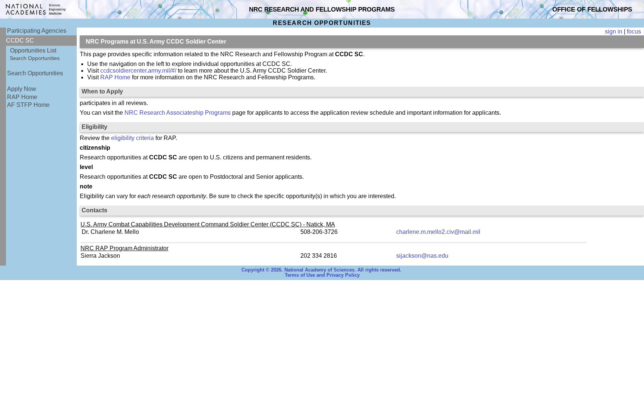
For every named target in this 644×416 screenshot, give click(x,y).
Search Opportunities (35, 58)
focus (634, 31)
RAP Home (22, 97)
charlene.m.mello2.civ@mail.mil (438, 232)
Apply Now (21, 89)
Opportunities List (33, 50)
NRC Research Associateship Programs (177, 112)
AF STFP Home (28, 105)
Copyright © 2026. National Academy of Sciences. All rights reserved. (321, 270)
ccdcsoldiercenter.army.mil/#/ (138, 70)
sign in (613, 31)
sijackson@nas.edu (422, 256)
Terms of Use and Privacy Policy (322, 275)
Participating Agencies (36, 31)
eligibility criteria (132, 138)
